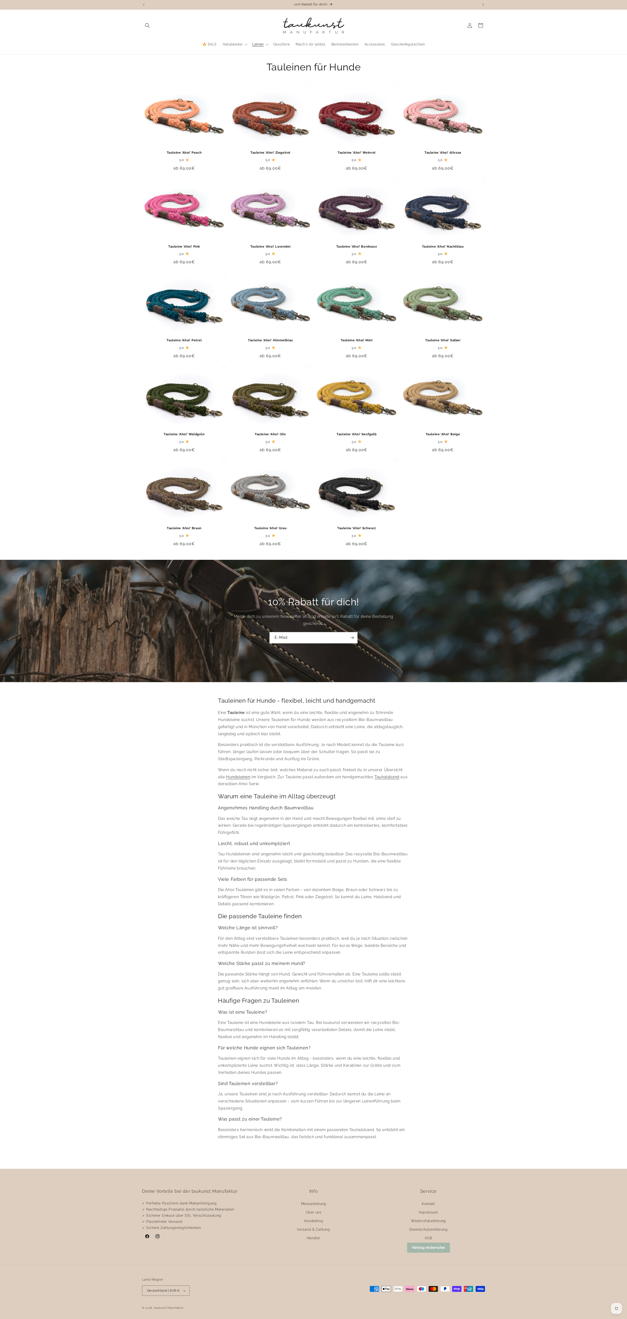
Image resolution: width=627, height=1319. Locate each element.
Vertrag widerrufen (428, 1248)
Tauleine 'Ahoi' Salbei (442, 340)
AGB (428, 1238)
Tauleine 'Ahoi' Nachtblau (443, 246)
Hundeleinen (238, 777)
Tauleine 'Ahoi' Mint (357, 340)
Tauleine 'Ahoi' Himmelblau (270, 340)
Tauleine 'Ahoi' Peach (184, 152)
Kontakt (428, 1204)
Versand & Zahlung (313, 1229)
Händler (313, 1238)
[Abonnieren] (352, 637)
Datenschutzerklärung (428, 1229)
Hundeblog (313, 1221)
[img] (187, 160)
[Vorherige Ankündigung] (143, 4)
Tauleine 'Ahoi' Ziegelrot (270, 152)
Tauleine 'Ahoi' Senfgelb (356, 434)
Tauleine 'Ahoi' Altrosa (442, 152)
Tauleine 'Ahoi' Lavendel (270, 246)
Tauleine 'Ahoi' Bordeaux (356, 246)
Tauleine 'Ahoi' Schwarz (356, 528)
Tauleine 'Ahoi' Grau (270, 528)
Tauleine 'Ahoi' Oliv (270, 434)
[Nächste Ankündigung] (483, 4)
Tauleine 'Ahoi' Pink (184, 246)
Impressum (428, 1212)
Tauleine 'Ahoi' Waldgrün (184, 434)
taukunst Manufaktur (169, 1307)
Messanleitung (313, 1204)
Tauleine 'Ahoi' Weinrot (357, 152)
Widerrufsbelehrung (428, 1221)
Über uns (314, 1212)
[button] (147, 25)
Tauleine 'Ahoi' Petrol (184, 340)
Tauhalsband (386, 777)
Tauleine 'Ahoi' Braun (184, 528)
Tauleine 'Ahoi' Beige (443, 434)
